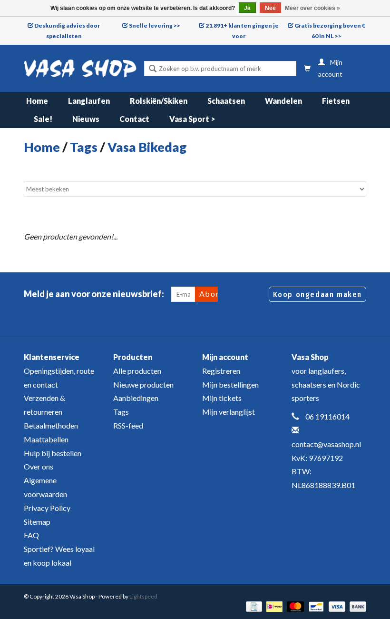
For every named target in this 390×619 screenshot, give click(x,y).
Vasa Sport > (192, 118)
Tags (84, 147)
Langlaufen (89, 100)
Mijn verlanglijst (228, 411)
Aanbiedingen (135, 397)
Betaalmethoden (51, 425)
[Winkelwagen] (307, 68)
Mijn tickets (222, 397)
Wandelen (283, 100)
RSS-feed (128, 425)
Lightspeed (143, 596)
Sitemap (37, 521)
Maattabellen (46, 439)
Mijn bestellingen (230, 384)
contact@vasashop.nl (326, 444)
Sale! (43, 118)
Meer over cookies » (312, 8)
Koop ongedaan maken (317, 294)
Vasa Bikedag (147, 147)
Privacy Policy (47, 507)
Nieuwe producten (143, 384)
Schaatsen (226, 100)
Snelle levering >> (154, 25)
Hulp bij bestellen (52, 453)
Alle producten (137, 370)
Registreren (221, 370)
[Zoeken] (152, 69)
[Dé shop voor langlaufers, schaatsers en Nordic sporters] (80, 68)
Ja (247, 8)
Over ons (38, 466)
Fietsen (336, 100)
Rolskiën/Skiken (158, 100)
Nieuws (85, 118)
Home (37, 100)
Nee (270, 8)
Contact (134, 118)
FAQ (31, 534)
